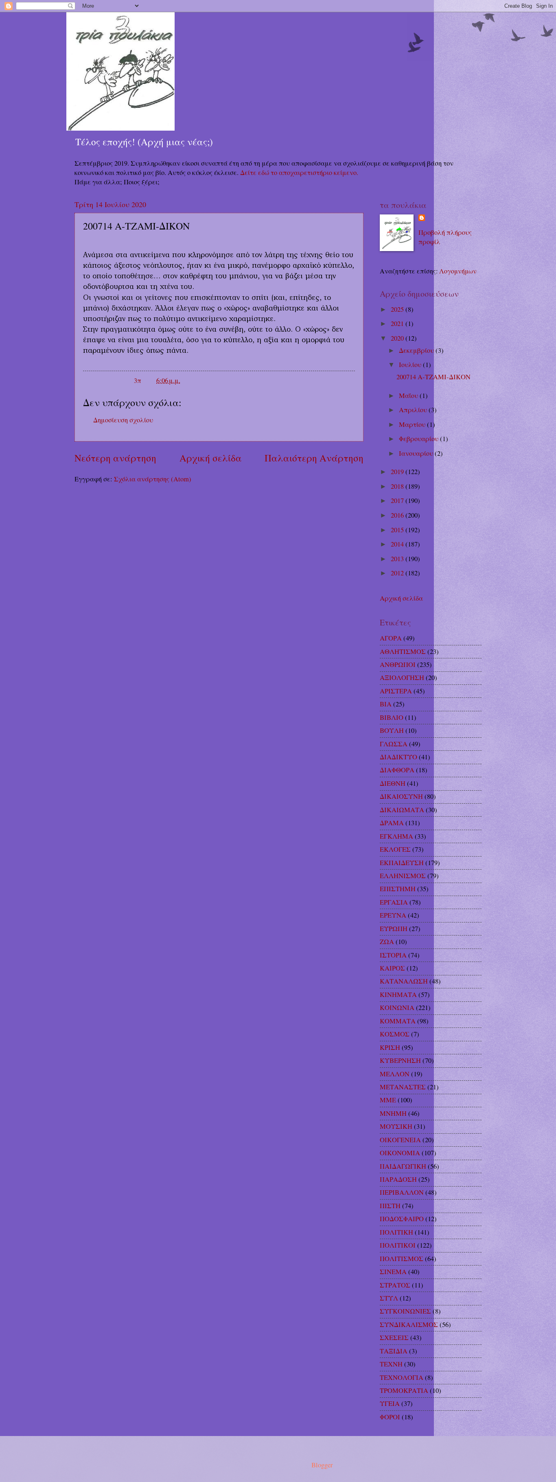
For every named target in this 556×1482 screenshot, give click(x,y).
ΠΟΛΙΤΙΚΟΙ (398, 1245)
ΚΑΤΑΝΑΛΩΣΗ (404, 981)
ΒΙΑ (386, 703)
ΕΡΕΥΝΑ (393, 915)
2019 (398, 471)
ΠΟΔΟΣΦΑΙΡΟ (402, 1218)
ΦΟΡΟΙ (390, 1416)
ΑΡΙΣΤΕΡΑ (396, 690)
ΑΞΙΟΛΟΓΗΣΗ (402, 677)
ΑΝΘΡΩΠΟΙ (398, 664)
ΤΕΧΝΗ (391, 1364)
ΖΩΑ (387, 941)
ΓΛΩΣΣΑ (393, 743)
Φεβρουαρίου (419, 438)
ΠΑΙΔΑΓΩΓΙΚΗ (403, 1166)
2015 (398, 529)
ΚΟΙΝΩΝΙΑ (397, 1007)
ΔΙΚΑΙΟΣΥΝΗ (401, 796)
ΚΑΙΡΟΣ (392, 968)
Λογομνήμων (458, 271)
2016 (398, 515)
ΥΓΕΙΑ (390, 1403)
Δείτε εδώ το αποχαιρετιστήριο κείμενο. (299, 172)
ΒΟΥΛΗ (392, 730)
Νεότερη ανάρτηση (115, 458)
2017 (398, 500)
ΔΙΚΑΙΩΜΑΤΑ (402, 809)
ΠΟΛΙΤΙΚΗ (396, 1232)
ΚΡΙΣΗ (390, 1047)
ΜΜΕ (388, 1099)
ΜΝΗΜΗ (393, 1113)
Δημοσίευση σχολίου (123, 419)
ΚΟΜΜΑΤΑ (398, 1020)
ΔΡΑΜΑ (392, 822)
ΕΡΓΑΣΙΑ (394, 902)
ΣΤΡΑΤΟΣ (395, 1285)
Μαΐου (409, 395)
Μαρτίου (413, 424)
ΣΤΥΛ (389, 1298)
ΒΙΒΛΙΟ (391, 717)
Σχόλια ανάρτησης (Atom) (152, 478)
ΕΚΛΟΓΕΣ (395, 849)
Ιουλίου (411, 364)
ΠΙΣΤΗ (390, 1205)
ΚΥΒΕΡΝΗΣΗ (400, 1060)
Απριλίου (414, 409)
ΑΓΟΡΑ (391, 638)
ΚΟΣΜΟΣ (394, 1034)
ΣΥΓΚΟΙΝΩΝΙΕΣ (405, 1311)
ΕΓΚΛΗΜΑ (396, 836)
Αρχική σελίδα (210, 458)
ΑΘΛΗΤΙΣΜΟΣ (403, 651)
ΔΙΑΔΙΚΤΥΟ (398, 756)
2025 (398, 309)
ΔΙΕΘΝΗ (392, 783)
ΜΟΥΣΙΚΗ (396, 1126)
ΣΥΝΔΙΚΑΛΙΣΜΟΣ (409, 1324)
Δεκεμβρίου (417, 350)
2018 (398, 486)
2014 (398, 544)
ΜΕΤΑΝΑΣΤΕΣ (403, 1086)
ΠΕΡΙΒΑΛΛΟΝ (402, 1192)
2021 (398, 323)
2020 (398, 338)
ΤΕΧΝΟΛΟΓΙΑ (401, 1377)
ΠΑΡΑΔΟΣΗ (398, 1179)
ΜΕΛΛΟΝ (394, 1073)
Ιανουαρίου (417, 453)
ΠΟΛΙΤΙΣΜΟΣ (401, 1258)
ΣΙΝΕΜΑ (393, 1271)
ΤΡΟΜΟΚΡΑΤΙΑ (404, 1390)
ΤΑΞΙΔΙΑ (393, 1350)
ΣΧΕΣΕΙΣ (394, 1337)
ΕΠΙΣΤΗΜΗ (398, 888)
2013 (398, 558)
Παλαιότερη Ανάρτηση (314, 458)
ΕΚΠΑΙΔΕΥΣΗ (402, 862)
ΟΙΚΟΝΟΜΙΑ (400, 1152)
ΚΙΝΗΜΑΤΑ (398, 994)
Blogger (322, 1464)
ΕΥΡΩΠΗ (393, 928)
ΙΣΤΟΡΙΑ (393, 955)
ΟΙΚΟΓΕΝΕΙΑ (400, 1139)
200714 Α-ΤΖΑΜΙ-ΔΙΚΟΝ (433, 376)
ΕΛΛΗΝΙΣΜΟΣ (403, 875)
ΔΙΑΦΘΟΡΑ (397, 769)
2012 (398, 572)
